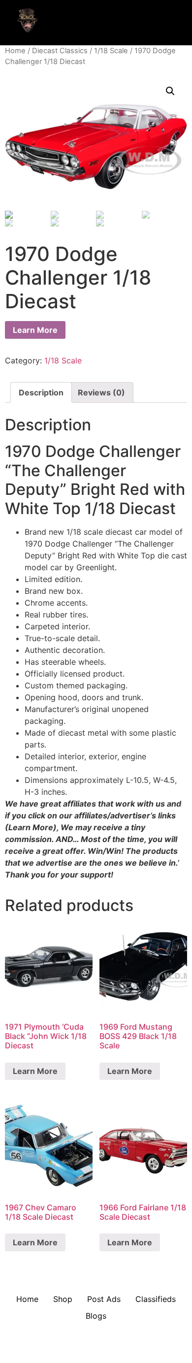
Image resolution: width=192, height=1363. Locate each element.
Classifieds (155, 1299)
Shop (62, 1299)
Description (41, 392)
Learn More (35, 330)
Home (15, 50)
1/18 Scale (111, 50)
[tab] (41, 392)
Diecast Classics (60, 50)
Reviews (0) (101, 392)
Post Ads (104, 1299)
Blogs (96, 1316)
